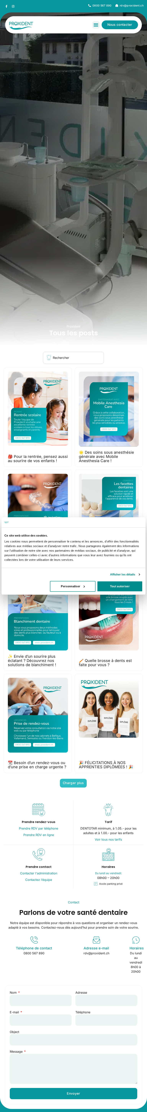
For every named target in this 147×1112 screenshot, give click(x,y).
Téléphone (82, 1012)
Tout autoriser (120, 586)
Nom (14, 992)
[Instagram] (13, 6)
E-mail (15, 1012)
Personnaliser (70, 586)
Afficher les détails (122, 574)
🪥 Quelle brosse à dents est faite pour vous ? (105, 662)
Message (17, 1051)
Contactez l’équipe (38, 880)
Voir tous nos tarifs (108, 839)
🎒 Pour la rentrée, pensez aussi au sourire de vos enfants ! (38, 458)
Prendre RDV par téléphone (38, 828)
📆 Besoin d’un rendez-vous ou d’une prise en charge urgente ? (37, 764)
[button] (96, 25)
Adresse (81, 992)
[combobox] (73, 358)
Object (14, 1032)
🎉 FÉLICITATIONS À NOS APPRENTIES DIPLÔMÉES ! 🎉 (106, 764)
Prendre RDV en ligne (38, 835)
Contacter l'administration (38, 873)
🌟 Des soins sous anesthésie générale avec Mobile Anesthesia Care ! (106, 456)
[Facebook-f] (6, 6)
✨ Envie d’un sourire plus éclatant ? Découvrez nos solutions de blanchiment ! (32, 660)
